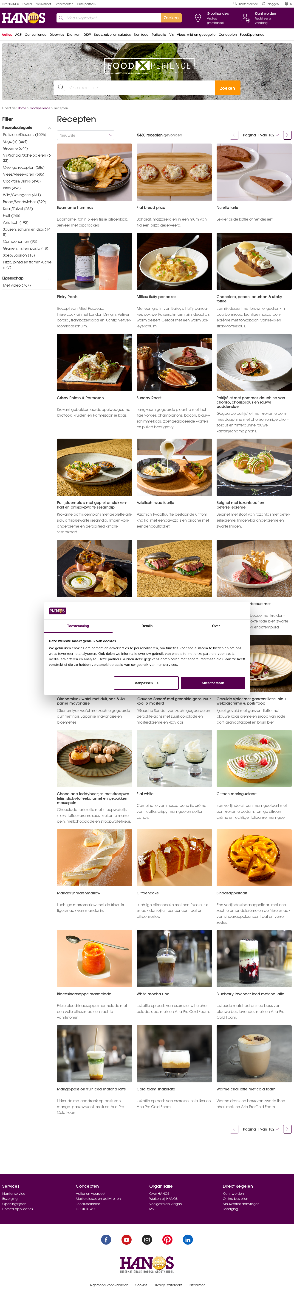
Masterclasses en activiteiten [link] (98, 1198)
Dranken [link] (73, 34)
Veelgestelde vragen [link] (165, 1204)
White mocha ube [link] (153, 994)
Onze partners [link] (86, 4)
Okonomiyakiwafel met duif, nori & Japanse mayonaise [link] (91, 701)
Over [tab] (216, 626)
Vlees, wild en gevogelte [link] (196, 34)
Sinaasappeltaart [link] (232, 893)
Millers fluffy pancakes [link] (156, 297)
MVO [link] (153, 1209)
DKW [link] (87, 34)
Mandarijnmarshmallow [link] (78, 893)
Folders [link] (27, 4)
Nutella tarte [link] (227, 207)
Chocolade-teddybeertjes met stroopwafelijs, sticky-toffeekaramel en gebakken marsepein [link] (93, 798)
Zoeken (227, 88)
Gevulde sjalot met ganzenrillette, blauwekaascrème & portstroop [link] (252, 701)
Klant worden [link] (233, 1193)
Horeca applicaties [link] (17, 1209)
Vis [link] (171, 34)
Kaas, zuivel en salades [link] (112, 34)
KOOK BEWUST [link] (87, 1209)
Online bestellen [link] (235, 1198)
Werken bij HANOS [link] (163, 1198)
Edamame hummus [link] (75, 207)
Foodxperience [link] (40, 108)
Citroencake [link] (148, 893)
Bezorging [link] (9, 1198)
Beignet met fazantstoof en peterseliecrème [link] (240, 505)
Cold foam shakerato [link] (156, 1089)
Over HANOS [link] (10, 4)
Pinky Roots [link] (67, 297)
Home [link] (22, 108)
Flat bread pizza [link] (151, 207)
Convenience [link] (35, 34)
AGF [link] (18, 34)
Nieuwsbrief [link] (43, 4)
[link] (270, 4)
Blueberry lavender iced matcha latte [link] (250, 994)
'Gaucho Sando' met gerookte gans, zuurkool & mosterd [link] (174, 701)
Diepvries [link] (57, 34)
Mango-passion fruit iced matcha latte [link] (91, 1089)
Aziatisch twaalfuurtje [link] (155, 503)
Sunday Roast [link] (149, 398)
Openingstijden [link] (14, 1204)
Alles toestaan (212, 683)
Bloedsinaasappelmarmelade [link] (84, 994)
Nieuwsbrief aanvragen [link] (241, 1204)
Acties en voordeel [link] (90, 1193)
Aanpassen (144, 683)
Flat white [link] (145, 794)
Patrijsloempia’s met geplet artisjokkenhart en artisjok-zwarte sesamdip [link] (92, 505)
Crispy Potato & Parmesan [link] (80, 398)
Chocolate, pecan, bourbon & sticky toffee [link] (249, 299)
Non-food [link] (141, 34)
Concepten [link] (228, 34)
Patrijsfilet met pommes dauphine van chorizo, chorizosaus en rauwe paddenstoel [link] (251, 402)
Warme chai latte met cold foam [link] (246, 1089)
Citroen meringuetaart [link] (236, 794)
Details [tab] (147, 626)
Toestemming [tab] (78, 626)
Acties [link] (7, 34)
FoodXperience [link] (252, 34)
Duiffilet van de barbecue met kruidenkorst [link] (244, 606)
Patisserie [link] (159, 34)
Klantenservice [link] (248, 4)
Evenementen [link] (64, 4)
